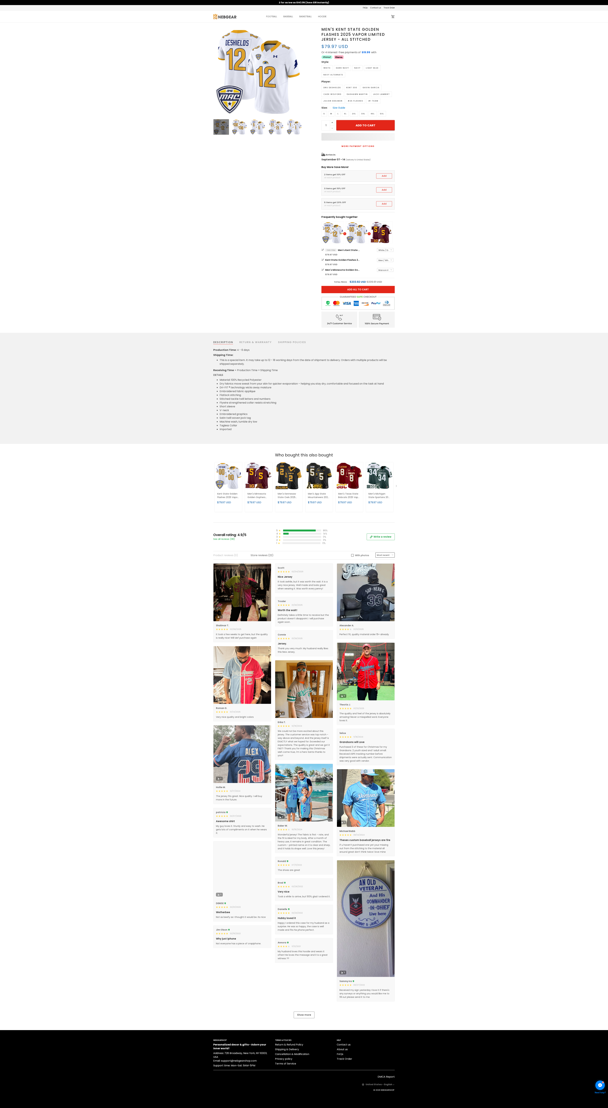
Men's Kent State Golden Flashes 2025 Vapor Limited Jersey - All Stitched (349, 250)
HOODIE (322, 16)
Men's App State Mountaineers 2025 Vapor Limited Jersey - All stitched (319, 495)
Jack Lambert (381, 94)
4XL (373, 113)
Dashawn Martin (357, 94)
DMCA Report (386, 1077)
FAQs (365, 7)
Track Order (389, 7)
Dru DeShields (332, 87)
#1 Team (373, 101)
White (327, 68)
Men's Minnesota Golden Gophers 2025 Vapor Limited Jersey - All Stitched (342, 269)
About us (342, 1049)
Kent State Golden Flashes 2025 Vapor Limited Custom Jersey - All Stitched (342, 260)
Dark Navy (342, 68)
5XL (382, 113)
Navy (357, 68)
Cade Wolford (332, 94)
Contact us (375, 7)
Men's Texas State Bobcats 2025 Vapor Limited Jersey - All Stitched (349, 495)
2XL (354, 113)
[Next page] (299, 71)
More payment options (358, 146)
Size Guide (339, 108)
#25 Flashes (355, 101)
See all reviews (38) (224, 539)
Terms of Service (285, 1063)
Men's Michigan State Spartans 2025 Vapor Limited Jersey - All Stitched (379, 495)
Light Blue (372, 68)
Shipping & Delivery (287, 1049)
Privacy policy (283, 1059)
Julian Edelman (332, 101)
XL (345, 113)
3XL (363, 113)
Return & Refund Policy (289, 1044)
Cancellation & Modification (292, 1054)
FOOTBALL (271, 16)
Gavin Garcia (371, 87)
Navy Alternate (333, 74)
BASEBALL (288, 16)
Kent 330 (351, 87)
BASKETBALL (305, 16)
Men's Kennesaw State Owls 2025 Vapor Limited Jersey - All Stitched (289, 495)
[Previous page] (215, 71)
